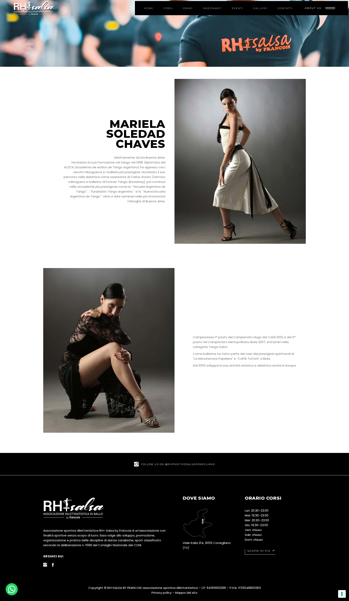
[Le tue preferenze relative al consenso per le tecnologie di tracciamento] (342, 594)
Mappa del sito (186, 592)
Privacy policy (161, 592)
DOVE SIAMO (199, 498)
